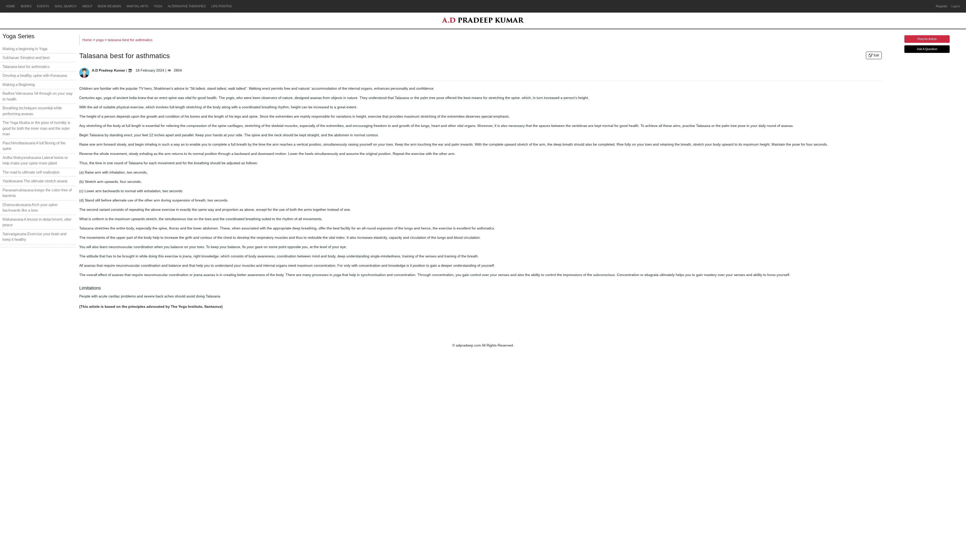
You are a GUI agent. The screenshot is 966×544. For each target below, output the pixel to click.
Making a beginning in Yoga (25, 49)
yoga (100, 40)
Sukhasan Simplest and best (26, 57)
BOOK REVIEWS (109, 6)
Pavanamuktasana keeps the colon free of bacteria (37, 193)
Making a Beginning (19, 84)
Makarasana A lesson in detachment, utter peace (37, 222)
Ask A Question (927, 49)
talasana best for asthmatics (130, 40)
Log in (955, 6)
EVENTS (43, 6)
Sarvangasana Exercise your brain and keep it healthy (34, 237)
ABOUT (87, 6)
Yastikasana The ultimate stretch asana (35, 181)
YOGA (158, 6)
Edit (876, 55)
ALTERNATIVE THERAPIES (187, 6)
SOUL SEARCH (65, 6)
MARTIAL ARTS (137, 6)
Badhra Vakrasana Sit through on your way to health (38, 96)
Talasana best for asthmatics (26, 66)
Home (87, 40)
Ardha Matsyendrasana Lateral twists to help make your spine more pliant (35, 160)
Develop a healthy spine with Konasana (35, 75)
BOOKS (26, 6)
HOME (10, 6)
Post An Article (927, 39)
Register (941, 6)
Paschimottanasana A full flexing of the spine (34, 146)
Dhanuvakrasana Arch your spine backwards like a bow (30, 207)
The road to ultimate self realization (31, 172)
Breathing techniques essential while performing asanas (32, 111)
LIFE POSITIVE (222, 6)
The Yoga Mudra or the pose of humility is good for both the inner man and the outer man (36, 128)
